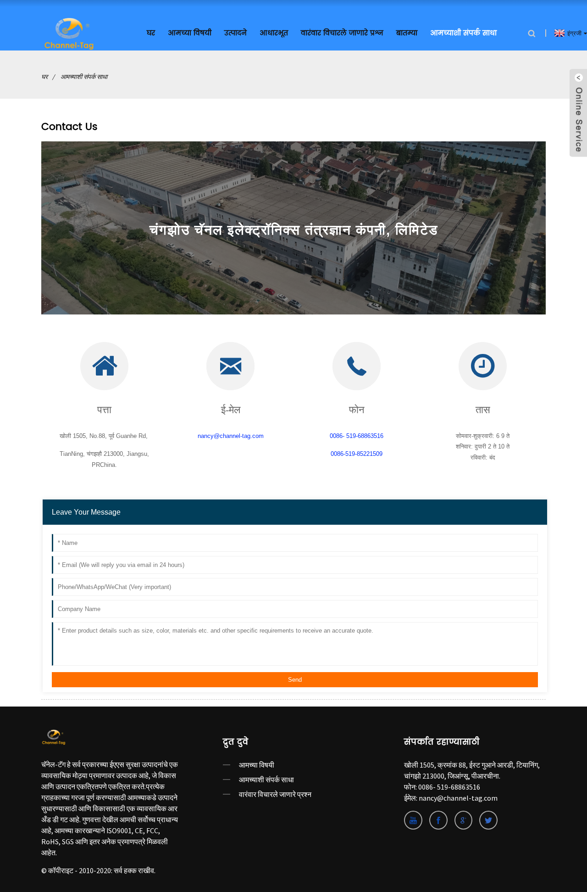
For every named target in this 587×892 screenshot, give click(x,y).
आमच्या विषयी (256, 764)
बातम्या (406, 33)
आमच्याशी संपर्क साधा (463, 33)
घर (151, 33)
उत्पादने (235, 33)
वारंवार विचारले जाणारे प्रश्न (342, 33)
